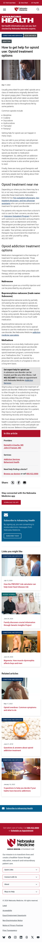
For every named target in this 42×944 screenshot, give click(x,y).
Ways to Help (9, 892)
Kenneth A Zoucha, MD (13, 445)
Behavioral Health (11, 462)
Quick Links (8, 870)
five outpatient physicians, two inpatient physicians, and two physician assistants (20, 201)
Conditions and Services (13, 35)
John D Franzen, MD (12, 448)
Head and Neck (31, 35)
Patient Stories (9, 594)
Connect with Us (10, 877)
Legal (5, 906)
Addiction (7, 41)
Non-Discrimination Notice (13, 920)
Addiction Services (12, 459)
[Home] (21, 9)
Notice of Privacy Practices (13, 925)
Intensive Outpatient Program (16, 216)
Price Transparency (10, 930)
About (6, 884)
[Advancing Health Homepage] (21, 19)
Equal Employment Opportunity (14, 915)
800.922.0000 (32, 474)
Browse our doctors (12, 474)
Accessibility (7, 911)
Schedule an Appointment (22, 831)
